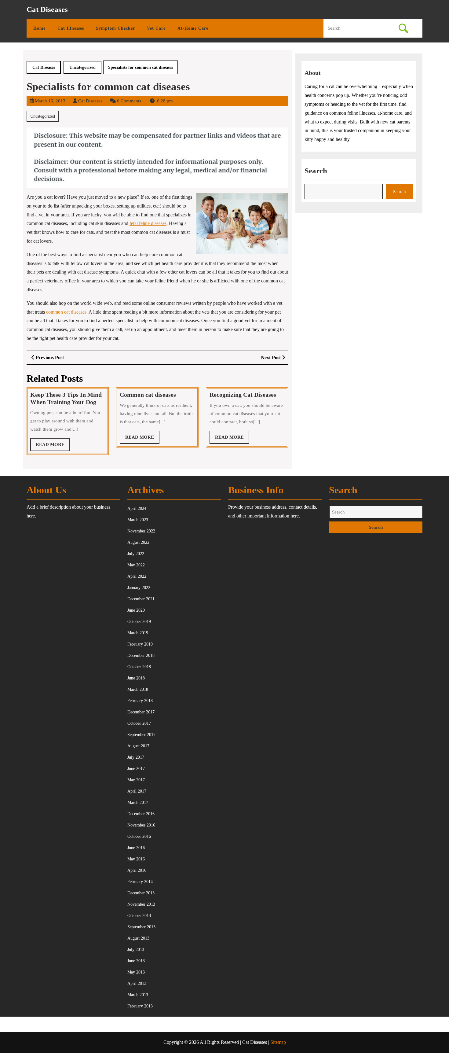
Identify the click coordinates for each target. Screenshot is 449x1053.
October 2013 (139, 915)
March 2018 (137, 689)
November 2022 (141, 531)
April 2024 (136, 508)
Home (39, 28)
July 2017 (135, 757)
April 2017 (136, 791)
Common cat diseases (148, 394)
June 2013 (136, 961)
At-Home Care (192, 28)
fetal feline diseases (148, 223)
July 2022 (135, 553)
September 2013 (141, 927)
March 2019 (137, 633)
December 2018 (141, 655)
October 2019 (139, 621)
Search (316, 171)
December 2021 (141, 599)
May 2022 (136, 565)
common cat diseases (66, 312)
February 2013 (140, 1006)
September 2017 (141, 734)
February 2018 (140, 700)
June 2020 (136, 610)
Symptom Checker (115, 28)
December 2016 (141, 814)
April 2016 (136, 870)
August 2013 (138, 938)
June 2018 (136, 678)
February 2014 (140, 881)
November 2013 (141, 904)
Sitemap (278, 1042)
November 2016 (141, 825)
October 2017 (139, 723)
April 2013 (136, 983)
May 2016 (136, 859)
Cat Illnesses (70, 28)
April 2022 (136, 576)
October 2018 (139, 667)
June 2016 (136, 847)
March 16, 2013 (50, 100)
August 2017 (138, 746)
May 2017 (136, 780)
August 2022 (138, 542)
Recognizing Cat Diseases (243, 394)
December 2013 (141, 893)
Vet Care (156, 28)
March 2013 (137, 994)
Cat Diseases (47, 9)
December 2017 (141, 712)
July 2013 (135, 949)
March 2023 (137, 519)
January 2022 (138, 587)
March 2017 (137, 802)
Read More (53, 446)
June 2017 (136, 768)
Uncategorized (82, 67)
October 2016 (139, 836)
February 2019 (140, 644)
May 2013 (136, 972)
